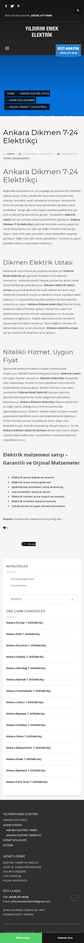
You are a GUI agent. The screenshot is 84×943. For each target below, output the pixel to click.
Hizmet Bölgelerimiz (16, 158)
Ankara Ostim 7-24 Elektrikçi (24, 736)
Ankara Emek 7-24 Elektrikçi (24, 759)
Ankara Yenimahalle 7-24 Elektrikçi (28, 691)
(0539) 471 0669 (41, 15)
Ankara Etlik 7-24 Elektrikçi (23, 634)
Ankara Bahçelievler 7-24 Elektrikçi (28, 747)
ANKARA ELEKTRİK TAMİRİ (21, 830)
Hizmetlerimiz (18, 585)
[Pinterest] (18, 6)
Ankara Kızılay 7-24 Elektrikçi (24, 622)
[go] (72, 599)
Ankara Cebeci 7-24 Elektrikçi (24, 702)
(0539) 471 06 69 (68, 50)
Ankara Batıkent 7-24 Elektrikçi (25, 770)
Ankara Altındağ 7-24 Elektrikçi (26, 668)
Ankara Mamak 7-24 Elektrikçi (25, 679)
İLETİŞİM (8, 845)
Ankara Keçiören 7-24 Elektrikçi (26, 645)
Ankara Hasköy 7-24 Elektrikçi (25, 657)
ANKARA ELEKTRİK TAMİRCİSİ (23, 835)
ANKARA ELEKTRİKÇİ (15, 820)
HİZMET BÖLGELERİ (15, 840)
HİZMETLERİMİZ (12, 825)
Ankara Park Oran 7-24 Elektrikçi (27, 782)
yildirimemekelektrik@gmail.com (30, 901)
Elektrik (7, 519)
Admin (11, 153)
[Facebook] (6, 6)
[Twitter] (12, 6)
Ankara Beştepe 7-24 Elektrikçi (25, 713)
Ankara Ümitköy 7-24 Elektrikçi (25, 725)
